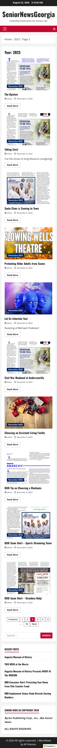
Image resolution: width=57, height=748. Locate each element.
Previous (13, 619)
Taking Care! (28, 129)
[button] (5, 29)
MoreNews (45, 740)
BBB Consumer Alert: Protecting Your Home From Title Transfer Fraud (26, 684)
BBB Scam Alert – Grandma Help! (28, 578)
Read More (14, 106)
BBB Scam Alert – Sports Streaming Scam (28, 523)
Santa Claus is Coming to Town (28, 188)
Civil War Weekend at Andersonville (28, 358)
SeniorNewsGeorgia (28, 14)
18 (27, 623)
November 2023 (15, 86)
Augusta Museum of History (18, 657)
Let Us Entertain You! (28, 298)
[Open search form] (54, 29)
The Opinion (28, 74)
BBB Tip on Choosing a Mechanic (28, 468)
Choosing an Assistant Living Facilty (28, 413)
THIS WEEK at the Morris (16, 664)
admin (9, 98)
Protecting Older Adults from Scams (28, 243)
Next (34, 623)
